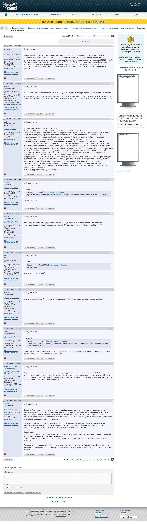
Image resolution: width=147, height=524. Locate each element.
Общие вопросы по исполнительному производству (117, 28)
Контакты (123, 515)
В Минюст (30, 78)
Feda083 (6, 216)
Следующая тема (65, 497)
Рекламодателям (125, 510)
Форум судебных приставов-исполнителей (84, 28)
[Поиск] (2, 28)
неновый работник (10, 366)
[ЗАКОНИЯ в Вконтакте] (126, 69)
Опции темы (86, 41)
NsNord (6, 183)
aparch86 (7, 86)
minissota (7, 49)
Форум (135, 14)
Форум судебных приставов (59, 28)
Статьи (116, 14)
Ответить (8, 36)
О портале (123, 513)
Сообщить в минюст (101, 517)
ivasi (5, 255)
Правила (98, 513)
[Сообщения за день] (6, 28)
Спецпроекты (95, 14)
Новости (75, 14)
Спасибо (51, 78)
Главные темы (55, 14)
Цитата (40, 78)
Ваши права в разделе (58, 501)
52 (94, 36)
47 (90, 36)
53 (97, 36)
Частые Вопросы (100, 510)
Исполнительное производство (38, 28)
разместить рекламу (124, 171)
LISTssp (6, 331)
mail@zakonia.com (61, 516)
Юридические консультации (27, 14)
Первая (78, 36)
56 (108, 36)
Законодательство (101, 515)
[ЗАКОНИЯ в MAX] (135, 69)
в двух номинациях (133, 60)
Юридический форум (18, 28)
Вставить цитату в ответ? (14, 487)
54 (101, 36)
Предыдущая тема (52, 497)
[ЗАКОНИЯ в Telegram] (132, 69)
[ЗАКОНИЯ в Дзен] (129, 69)
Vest (5, 122)
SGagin (6, 404)
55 (105, 36)
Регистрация (135, 6)
